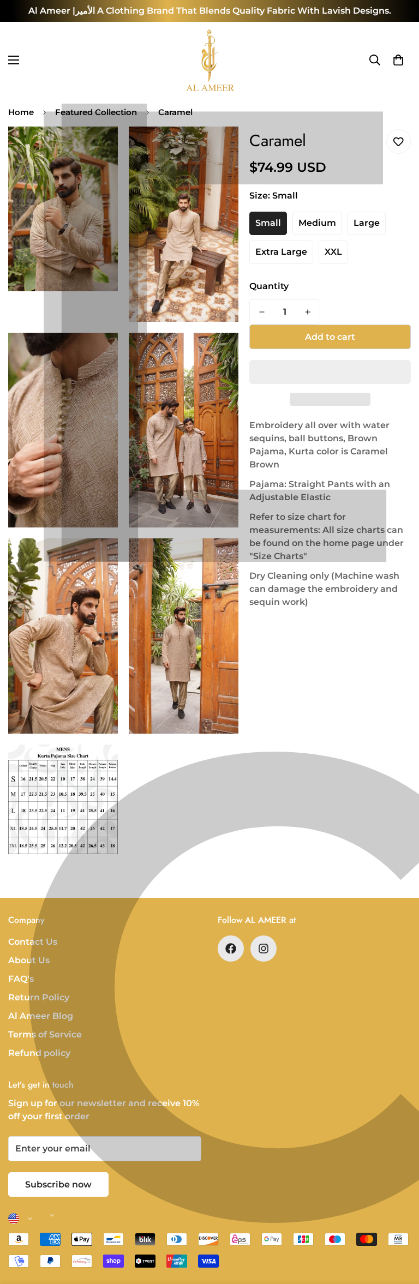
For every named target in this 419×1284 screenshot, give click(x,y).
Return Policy (38, 997)
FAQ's (21, 979)
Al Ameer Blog (40, 1016)
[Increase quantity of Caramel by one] (308, 312)
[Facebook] (231, 948)
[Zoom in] (100, 149)
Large (367, 223)
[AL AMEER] (209, 60)
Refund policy (39, 1053)
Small (268, 223)
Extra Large (281, 252)
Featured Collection (96, 112)
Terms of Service (45, 1034)
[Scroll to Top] (397, 1224)
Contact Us (32, 942)
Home (21, 112)
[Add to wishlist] (398, 141)
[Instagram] (263, 948)
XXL (333, 252)
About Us (29, 960)
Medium (317, 223)
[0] (398, 60)
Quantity (269, 286)
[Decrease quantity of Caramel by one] (262, 312)
